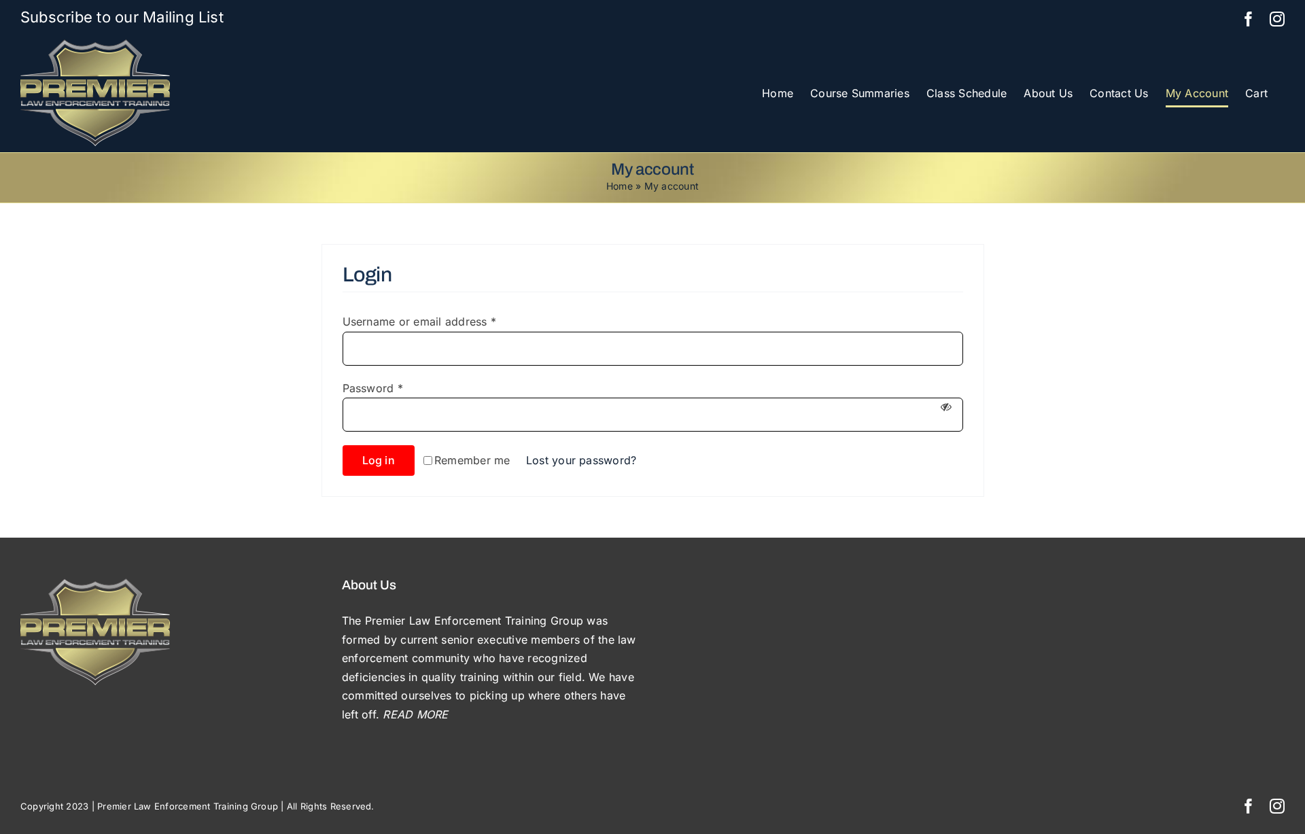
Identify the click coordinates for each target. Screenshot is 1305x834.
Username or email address (420, 321)
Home (619, 186)
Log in (378, 460)
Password (373, 388)
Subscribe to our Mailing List (122, 17)
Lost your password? (581, 460)
